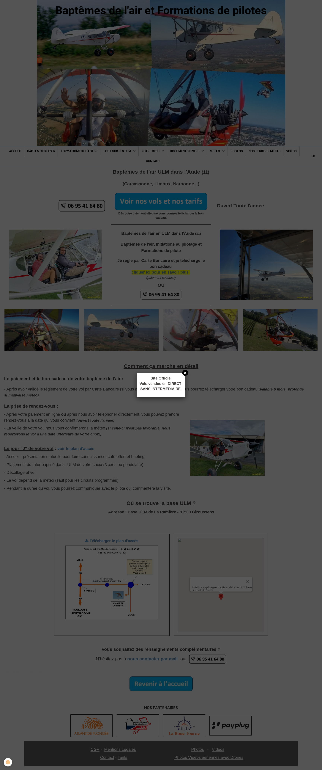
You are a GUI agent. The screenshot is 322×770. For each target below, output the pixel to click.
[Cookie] (8, 762)
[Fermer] (185, 373)
